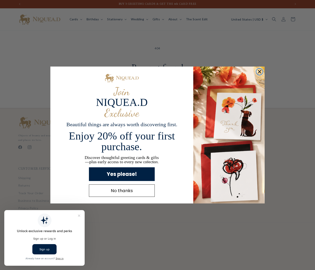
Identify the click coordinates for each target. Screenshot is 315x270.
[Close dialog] (259, 71)
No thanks (122, 191)
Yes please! (122, 174)
